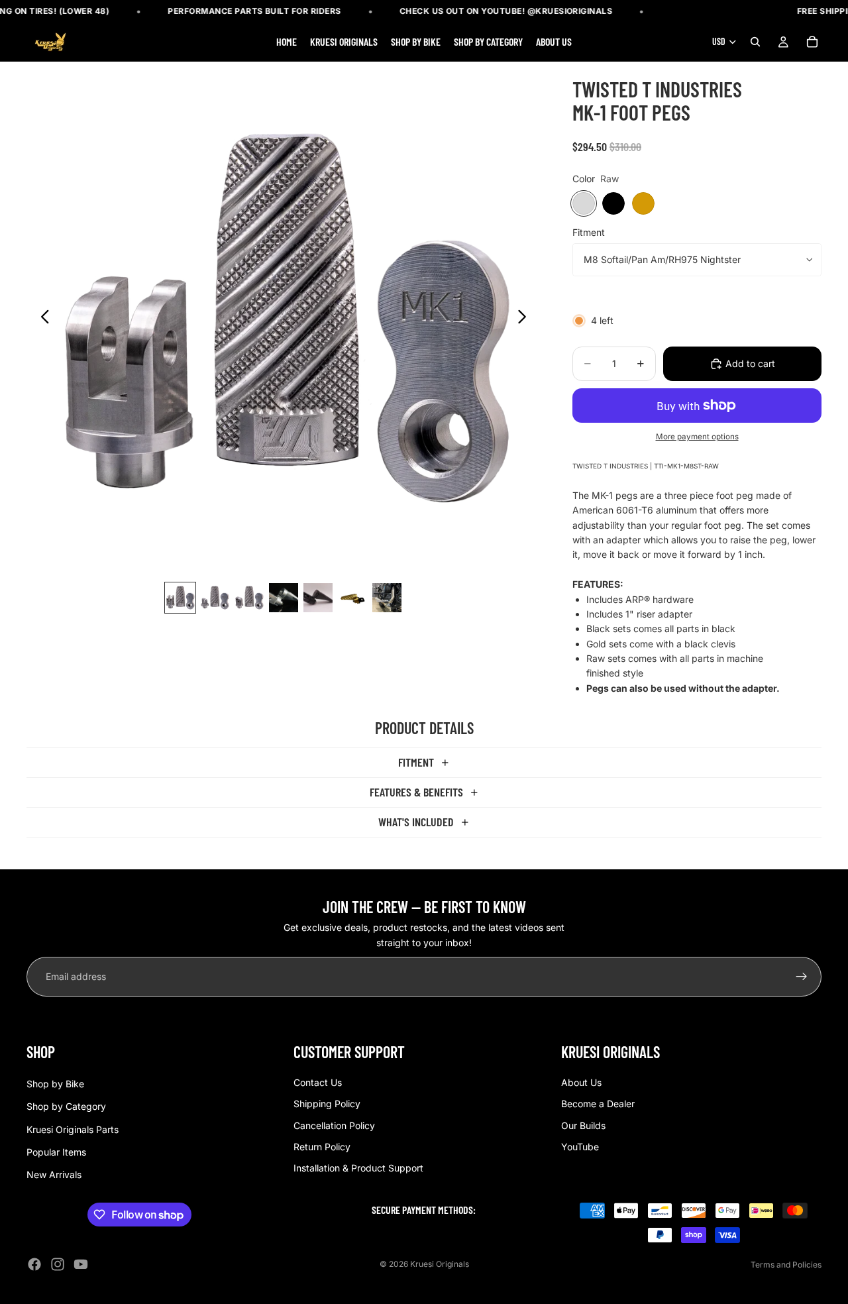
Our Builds (583, 1125)
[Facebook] (34, 1264)
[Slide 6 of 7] (352, 597)
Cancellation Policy (334, 1125)
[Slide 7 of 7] (386, 597)
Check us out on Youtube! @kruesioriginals (506, 11)
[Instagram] (58, 1264)
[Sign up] (802, 977)
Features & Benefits (416, 792)
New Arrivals (53, 1175)
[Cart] (812, 42)
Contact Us (317, 1082)
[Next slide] (526, 318)
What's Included (416, 821)
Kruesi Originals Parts (72, 1129)
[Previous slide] (41, 318)
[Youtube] (81, 1264)
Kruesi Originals (439, 1264)
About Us (581, 1082)
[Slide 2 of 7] (214, 597)
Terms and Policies (786, 1265)
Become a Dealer (598, 1103)
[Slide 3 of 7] (249, 597)
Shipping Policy (326, 1103)
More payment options (697, 436)
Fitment (588, 232)
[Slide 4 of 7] (283, 597)
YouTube (580, 1146)
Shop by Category (66, 1106)
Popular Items (56, 1152)
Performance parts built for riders (254, 11)
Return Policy (321, 1146)
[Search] (755, 42)
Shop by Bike (55, 1083)
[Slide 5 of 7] (318, 597)
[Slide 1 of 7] (180, 597)
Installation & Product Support (358, 1168)
